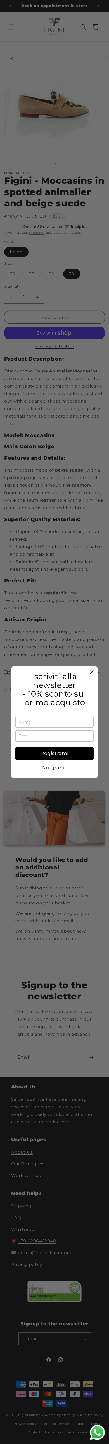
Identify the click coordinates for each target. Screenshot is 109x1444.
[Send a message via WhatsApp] (97, 1432)
